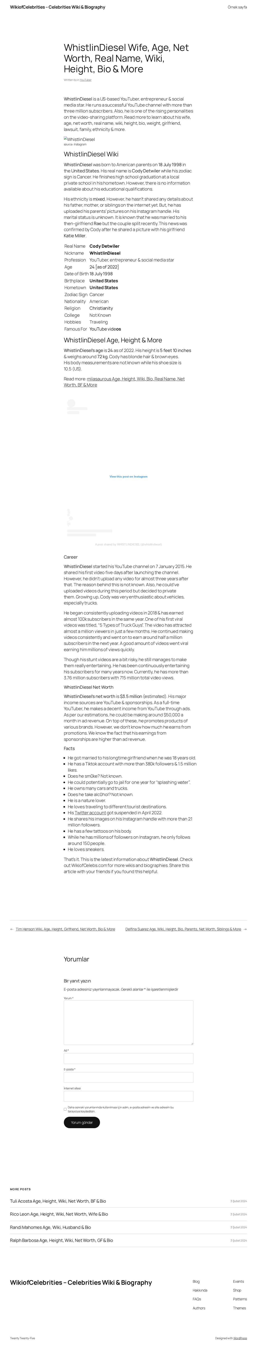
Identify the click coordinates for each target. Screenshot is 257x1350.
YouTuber (86, 80)
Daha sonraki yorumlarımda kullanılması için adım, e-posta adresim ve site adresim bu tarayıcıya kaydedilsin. (121, 1109)
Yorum (68, 998)
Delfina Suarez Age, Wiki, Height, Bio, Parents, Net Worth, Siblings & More (183, 929)
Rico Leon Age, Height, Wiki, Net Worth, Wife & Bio (59, 1214)
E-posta (69, 1069)
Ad (66, 1050)
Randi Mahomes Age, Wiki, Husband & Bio (50, 1227)
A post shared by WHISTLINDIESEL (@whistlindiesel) (128, 544)
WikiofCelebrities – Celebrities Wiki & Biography (57, 7)
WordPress (240, 1338)
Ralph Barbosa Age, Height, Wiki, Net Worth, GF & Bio (61, 1240)
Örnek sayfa (237, 7)
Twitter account (90, 813)
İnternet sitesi (72, 1088)
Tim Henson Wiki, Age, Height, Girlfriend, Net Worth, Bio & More (65, 929)
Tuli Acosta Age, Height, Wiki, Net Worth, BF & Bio (58, 1201)
